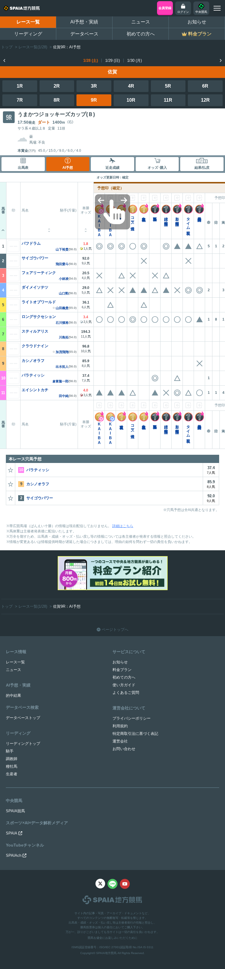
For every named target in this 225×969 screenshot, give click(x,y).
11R (168, 100)
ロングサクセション (39, 317)
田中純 (64, 396)
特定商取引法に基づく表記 (135, 733)
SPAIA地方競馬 (106, 953)
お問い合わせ (123, 749)
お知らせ (197, 21)
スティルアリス (35, 331)
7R (20, 100)
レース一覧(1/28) (32, 47)
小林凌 (64, 278)
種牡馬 (11, 766)
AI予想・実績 (84, 21)
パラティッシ (33, 375)
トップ (7, 47)
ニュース (140, 21)
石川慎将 (62, 322)
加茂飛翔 (62, 352)
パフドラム (31, 243)
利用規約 (120, 726)
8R (57, 100)
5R (168, 86)
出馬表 (23, 168)
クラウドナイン (35, 346)
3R (94, 86)
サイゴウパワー (35, 258)
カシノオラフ (33, 360)
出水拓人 (62, 366)
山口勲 (64, 293)
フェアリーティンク (39, 273)
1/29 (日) (112, 60)
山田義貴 (62, 308)
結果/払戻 (202, 168)
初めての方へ (141, 33)
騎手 (9, 751)
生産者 (11, 774)
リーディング (28, 33)
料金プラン (122, 669)
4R (131, 86)
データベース (84, 33)
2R (57, 86)
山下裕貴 (62, 249)
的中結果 (13, 695)
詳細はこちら (122, 526)
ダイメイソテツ (35, 287)
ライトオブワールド (39, 302)
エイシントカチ (35, 390)
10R (131, 100)
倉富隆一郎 (60, 381)
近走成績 (112, 168)
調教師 (11, 759)
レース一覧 (28, 21)
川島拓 (64, 337)
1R (20, 86)
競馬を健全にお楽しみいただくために (112, 937)
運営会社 (120, 741)
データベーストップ (23, 718)
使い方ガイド (123, 685)
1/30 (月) (134, 60)
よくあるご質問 (125, 692)
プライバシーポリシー (131, 718)
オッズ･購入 (157, 168)
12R (205, 100)
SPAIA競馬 (15, 811)
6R (205, 86)
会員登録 (164, 8)
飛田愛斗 (62, 264)
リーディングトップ (23, 743)
